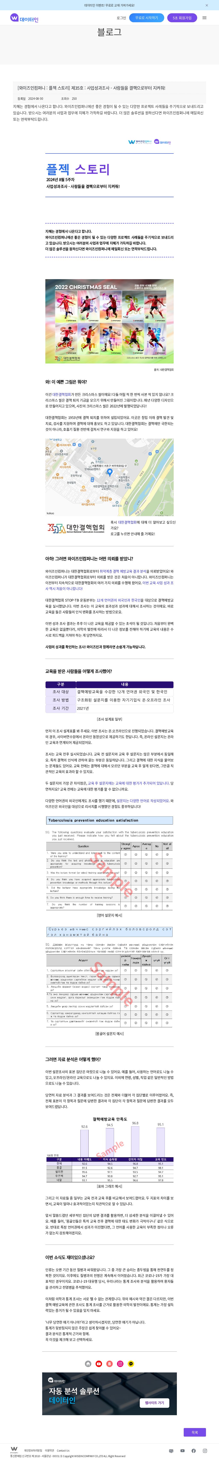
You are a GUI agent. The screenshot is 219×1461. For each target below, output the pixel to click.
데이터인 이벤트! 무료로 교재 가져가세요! (109, 5)
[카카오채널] (131, 1364)
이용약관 (49, 1450)
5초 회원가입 (182, 17)
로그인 (121, 17)
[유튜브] (99, 1364)
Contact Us (63, 1450)
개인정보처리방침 (33, 1450)
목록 (195, 1432)
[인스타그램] (120, 1364)
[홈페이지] (88, 1364)
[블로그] (109, 1364)
